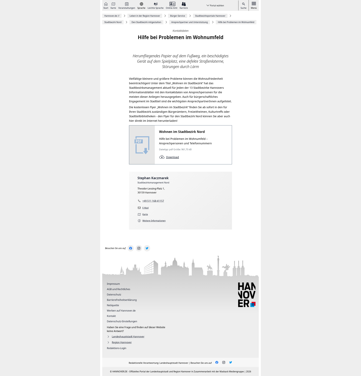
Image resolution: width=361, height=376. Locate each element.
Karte (113, 7)
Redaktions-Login (116, 348)
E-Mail (145, 207)
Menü (254, 7)
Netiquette (113, 305)
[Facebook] (130, 248)
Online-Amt (171, 7)
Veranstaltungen (126, 7)
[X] (147, 248)
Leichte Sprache (156, 7)
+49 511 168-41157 (153, 200)
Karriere (184, 7)
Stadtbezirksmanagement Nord (153, 182)
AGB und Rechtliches (118, 289)
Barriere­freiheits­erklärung (122, 300)
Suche (243, 7)
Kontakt (111, 316)
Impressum (113, 283)
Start (105, 7)
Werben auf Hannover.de (121, 310)
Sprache (141, 7)
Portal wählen (217, 5)
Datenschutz (114, 294)
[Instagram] (139, 248)
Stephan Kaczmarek (153, 178)
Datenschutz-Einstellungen (122, 321)
